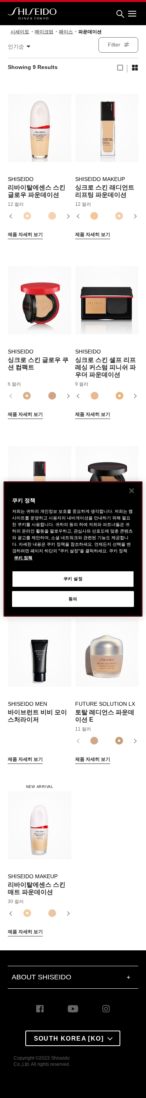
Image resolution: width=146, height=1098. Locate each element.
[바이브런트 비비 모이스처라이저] (39, 648)
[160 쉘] (94, 396)
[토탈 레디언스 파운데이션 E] (107, 648)
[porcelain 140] (52, 216)
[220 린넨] (119, 396)
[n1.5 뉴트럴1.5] (52, 396)
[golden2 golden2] (94, 741)
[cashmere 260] (52, 913)
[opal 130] (27, 216)
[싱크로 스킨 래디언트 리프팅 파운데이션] (107, 123)
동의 (73, 598)
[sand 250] (27, 913)
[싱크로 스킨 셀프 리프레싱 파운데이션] (39, 476)
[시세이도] (32, 13)
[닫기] (131, 490)
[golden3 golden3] (119, 741)
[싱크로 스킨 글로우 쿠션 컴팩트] (39, 296)
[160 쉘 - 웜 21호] (94, 216)
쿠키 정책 (23, 557)
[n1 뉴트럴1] (26, 396)
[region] (73, 549)
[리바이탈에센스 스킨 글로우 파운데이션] (39, 123)
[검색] (120, 14)
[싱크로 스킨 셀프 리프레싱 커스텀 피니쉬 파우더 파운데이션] (107, 296)
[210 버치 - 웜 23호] (119, 216)
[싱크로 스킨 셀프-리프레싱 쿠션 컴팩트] (107, 476)
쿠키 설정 (73, 578)
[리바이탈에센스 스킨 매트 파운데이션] (39, 821)
